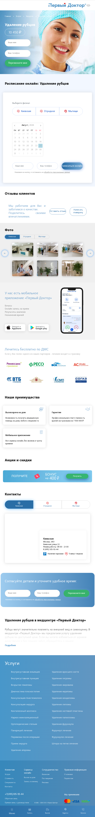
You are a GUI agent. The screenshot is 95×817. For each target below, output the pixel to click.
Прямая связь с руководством (17, 803)
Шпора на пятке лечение (65, 744)
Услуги (18, 16)
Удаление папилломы (63, 718)
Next (90, 253)
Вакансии (45, 774)
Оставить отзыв (58, 211)
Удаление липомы (61, 704)
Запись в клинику (31, 782)
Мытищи (42, 237)
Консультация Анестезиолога (26, 698)
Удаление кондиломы (63, 698)
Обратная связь (11, 799)
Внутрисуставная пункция (25, 678)
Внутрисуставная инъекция (25, 672)
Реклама (45, 783)
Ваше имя (12, 43)
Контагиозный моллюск (23, 711)
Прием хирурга (19, 744)
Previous (5, 253)
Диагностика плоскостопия (25, 691)
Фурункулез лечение (62, 737)
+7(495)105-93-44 (14, 794)
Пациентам (68, 778)
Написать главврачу (78, 211)
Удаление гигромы (61, 678)
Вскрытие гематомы (21, 685)
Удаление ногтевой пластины (67, 711)
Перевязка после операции (25, 737)
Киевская (12, 237)
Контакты (8, 787)
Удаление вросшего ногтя (65, 672)
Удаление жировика (62, 685)
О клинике (68, 774)
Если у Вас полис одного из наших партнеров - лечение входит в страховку (42, 354)
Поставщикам (47, 778)
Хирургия (29, 16)
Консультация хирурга (23, 704)
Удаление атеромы (21, 750)
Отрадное (27, 237)
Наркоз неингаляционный (24, 718)
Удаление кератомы (62, 691)
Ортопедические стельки (24, 724)
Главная (8, 16)
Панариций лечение (21, 730)
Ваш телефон (14, 53)
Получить (77, 476)
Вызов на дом (29, 777)
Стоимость (9, 778)
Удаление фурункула (62, 724)
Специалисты (10, 783)
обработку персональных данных (57, 172)
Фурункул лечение (61, 730)
